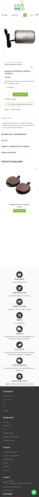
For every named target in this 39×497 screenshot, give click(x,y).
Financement (7, 426)
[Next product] (33, 67)
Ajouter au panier (20, 94)
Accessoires (6, 470)
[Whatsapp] (33, 492)
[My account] (31, 15)
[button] (19, 210)
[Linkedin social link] (17, 109)
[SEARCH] (25, 15)
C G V (4, 429)
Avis (4, 407)
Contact (5, 410)
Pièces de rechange (16, 62)
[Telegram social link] (19, 109)
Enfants (5, 463)
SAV (4, 403)
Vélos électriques (8, 459)
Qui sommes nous (8, 396)
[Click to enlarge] (4, 53)
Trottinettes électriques (10, 452)
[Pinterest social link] (14, 109)
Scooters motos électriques (11, 455)
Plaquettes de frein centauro (19, 205)
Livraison (5, 422)
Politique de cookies (9, 440)
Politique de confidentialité (11, 437)
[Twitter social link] (12, 109)
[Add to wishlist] (35, 168)
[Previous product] (30, 67)
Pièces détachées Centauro (13, 64)
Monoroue (6, 466)
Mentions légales (8, 433)
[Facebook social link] (10, 109)
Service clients (7, 400)
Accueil (7, 62)
